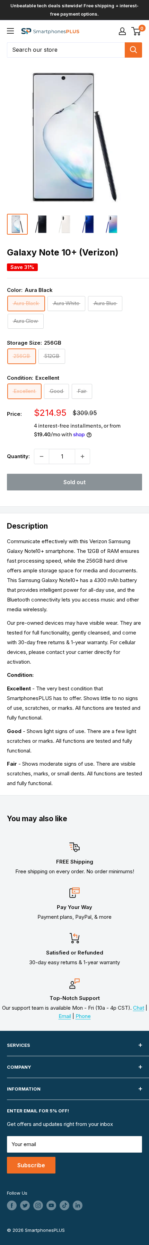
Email (65, 1016)
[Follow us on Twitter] (25, 1205)
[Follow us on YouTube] (51, 1205)
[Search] (133, 50)
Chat (138, 1007)
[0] (136, 31)
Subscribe (31, 1165)
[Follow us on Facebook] (12, 1205)
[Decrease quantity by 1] (41, 456)
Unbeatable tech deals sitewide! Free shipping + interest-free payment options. (74, 10)
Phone (83, 1016)
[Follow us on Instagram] (38, 1205)
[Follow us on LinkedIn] (77, 1205)
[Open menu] (10, 31)
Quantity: (18, 456)
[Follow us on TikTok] (64, 1205)
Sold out (74, 482)
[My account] (122, 31)
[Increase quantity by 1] (82, 456)
